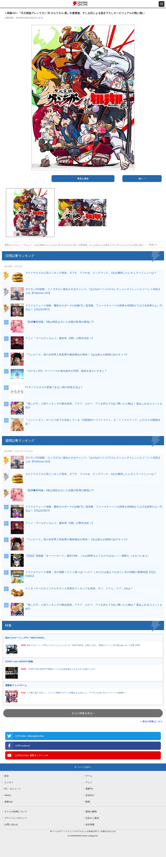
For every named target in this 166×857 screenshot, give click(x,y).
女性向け (90, 795)
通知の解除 (91, 811)
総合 (6, 775)
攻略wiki (8, 801)
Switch (7, 795)
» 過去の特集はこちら (151, 721)
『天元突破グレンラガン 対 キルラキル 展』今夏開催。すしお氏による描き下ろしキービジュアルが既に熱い (88, 244)
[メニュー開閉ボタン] (161, 4)
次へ (141, 178)
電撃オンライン (12, 244)
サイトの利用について (15, 811)
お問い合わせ (11, 824)
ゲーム (88, 775)
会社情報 (90, 824)
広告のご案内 (92, 818)
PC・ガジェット (12, 788)
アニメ (26, 244)
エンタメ (8, 782)
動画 (87, 801)
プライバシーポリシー (15, 818)
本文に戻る (83, 178)
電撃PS (89, 788)
